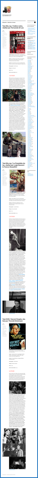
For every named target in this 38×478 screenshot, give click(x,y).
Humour (29, 114)
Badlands (29, 70)
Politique (29, 136)
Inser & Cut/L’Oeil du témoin (31, 116)
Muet (28, 129)
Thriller (3, 175)
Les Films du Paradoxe (30, 121)
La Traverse (29, 118)
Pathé (28, 133)
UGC (28, 161)
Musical (29, 130)
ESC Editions (29, 98)
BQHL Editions (29, 75)
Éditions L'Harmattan (30, 93)
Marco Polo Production (30, 126)
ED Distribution (30, 92)
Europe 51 (13, 280)
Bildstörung (29, 71)
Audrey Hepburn (4, 330)
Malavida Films (29, 125)
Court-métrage (29, 85)
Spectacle (29, 152)
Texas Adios (13, 284)
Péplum (29, 134)
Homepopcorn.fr (6, 15)
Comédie (29, 82)
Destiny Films (29, 87)
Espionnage (29, 99)
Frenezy (29, 108)
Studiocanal (29, 154)
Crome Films (29, 86)
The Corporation (30, 158)
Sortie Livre (29, 151)
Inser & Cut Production (30, 115)
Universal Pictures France (31, 163)
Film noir (29, 105)
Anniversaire (29, 63)
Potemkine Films (30, 137)
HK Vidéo (29, 112)
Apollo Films (29, 64)
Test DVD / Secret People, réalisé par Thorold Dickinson (13, 320)
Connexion (29, 173)
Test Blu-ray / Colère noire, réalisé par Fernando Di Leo (13, 27)
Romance (29, 145)
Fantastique (29, 103)
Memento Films (30, 127)
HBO (28, 110)
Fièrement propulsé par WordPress (11, 474)
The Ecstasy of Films (30, 159)
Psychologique (29, 139)
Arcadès (29, 65)
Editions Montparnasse (30, 94)
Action (28, 61)
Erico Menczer (4, 38)
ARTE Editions (29, 67)
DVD (3, 332)
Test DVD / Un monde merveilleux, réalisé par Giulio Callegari (31, 43)
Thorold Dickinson (4, 334)
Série (28, 147)
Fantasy (29, 104)
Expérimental (29, 101)
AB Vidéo (29, 60)
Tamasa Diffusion (30, 155)
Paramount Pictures (30, 132)
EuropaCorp (29, 100)
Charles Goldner (4, 331)
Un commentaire (4, 185)
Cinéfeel (29, 79)
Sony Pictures (29, 150)
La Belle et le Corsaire (18, 280)
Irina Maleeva (4, 40)
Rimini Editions (30, 143)
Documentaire (29, 88)
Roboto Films (29, 144)
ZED (28, 167)
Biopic (28, 72)
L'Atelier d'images (30, 117)
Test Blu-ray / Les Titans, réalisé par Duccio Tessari (31, 41)
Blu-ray (3, 176)
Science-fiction (30, 146)
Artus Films (29, 68)
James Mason (4, 41)
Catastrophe (29, 77)
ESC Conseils (29, 97)
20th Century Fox (30, 59)
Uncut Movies (29, 162)
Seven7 (29, 148)
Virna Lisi (5, 184)
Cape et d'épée (29, 76)
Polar (3, 35)
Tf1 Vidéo (29, 157)
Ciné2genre (29, 78)
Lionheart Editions (30, 122)
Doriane (29, 89)
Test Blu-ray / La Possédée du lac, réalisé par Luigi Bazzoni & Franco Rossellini (13, 165)
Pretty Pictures (29, 138)
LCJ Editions (29, 119)
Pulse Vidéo (29, 140)
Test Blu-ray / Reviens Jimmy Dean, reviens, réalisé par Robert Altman (32, 32)
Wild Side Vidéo (30, 166)
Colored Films (29, 81)
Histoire (29, 111)
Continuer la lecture (12, 157)
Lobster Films (29, 123)
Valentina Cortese (4, 335)
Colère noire (3, 36)
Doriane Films (29, 90)
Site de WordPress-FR (30, 175)
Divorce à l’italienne (22, 274)
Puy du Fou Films (30, 141)
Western (29, 165)
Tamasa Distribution (30, 156)
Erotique (29, 96)
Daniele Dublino (4, 37)
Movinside (29, 128)
